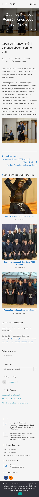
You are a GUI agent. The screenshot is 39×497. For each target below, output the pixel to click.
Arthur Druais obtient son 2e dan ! (12, 399)
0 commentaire (20, 61)
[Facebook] (6, 478)
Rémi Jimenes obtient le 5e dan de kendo (15, 403)
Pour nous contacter (17, 467)
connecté (17, 328)
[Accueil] (2, 30)
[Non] (36, 489)
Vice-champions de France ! (11, 395)
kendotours (9, 59)
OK (20, 494)
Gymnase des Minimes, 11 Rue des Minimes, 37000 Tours (22, 439)
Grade (7, 61)
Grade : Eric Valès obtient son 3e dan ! (19, 216)
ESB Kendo (8, 4)
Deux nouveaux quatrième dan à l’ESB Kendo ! (19, 263)
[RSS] (11, 478)
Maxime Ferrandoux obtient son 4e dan (19, 310)
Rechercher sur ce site (9, 351)
